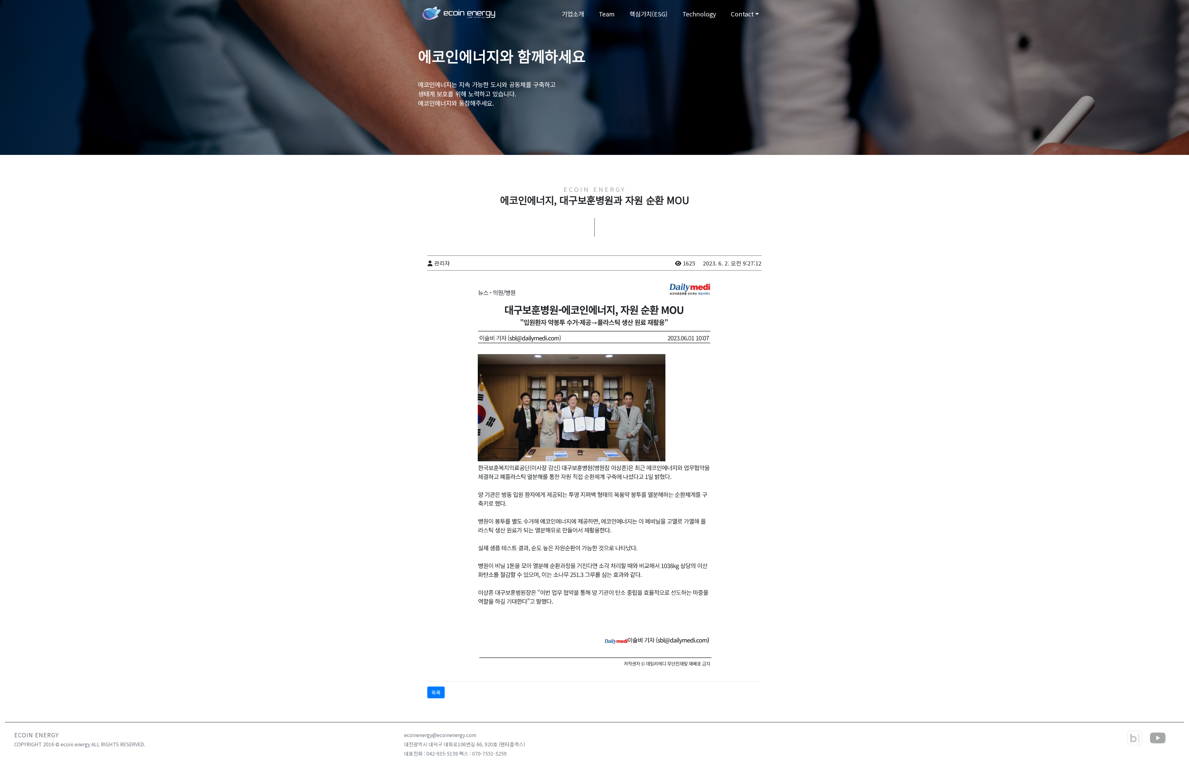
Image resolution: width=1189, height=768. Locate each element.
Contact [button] (742, 13)
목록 (436, 692)
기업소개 (573, 13)
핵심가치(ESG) (648, 13)
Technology (699, 13)
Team (607, 13)
